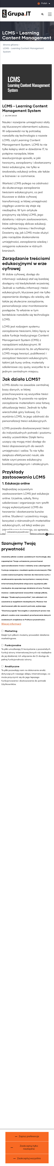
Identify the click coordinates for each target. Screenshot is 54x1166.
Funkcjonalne (13, 645)
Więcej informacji (11, 624)
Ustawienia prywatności (18, 532)
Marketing (11, 630)
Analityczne (12, 666)
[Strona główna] (16, 13)
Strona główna (10, 45)
